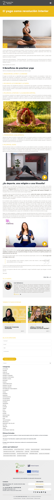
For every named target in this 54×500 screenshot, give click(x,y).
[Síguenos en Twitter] (37, 492)
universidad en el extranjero (9, 453)
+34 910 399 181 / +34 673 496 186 (13, 487)
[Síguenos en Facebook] (33, 492)
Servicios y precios (39, 484)
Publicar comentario (9, 359)
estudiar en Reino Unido (22, 453)
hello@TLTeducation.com (9, 489)
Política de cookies (37, 498)
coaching (27, 449)
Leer (22, 331)
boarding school (19, 451)
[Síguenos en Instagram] (35, 492)
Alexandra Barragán (35, 449)
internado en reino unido (9, 451)
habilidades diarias (33, 453)
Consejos (39, 322)
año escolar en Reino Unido (9, 455)
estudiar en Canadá (21, 455)
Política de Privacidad (29, 498)
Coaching (5, 322)
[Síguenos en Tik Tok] (43, 492)
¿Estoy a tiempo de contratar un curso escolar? (39, 327)
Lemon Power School (15, 322)
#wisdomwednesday (8, 449)
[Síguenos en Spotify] (41, 492)
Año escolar (32, 322)
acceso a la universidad (44, 453)
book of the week (34, 451)
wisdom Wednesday (45, 449)
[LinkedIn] (20, 294)
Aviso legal (23, 498)
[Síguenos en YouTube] (45, 492)
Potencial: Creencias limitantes (12, 327)
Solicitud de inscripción (39, 489)
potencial (27, 451)
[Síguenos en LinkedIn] (39, 492)
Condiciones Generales (17, 498)
